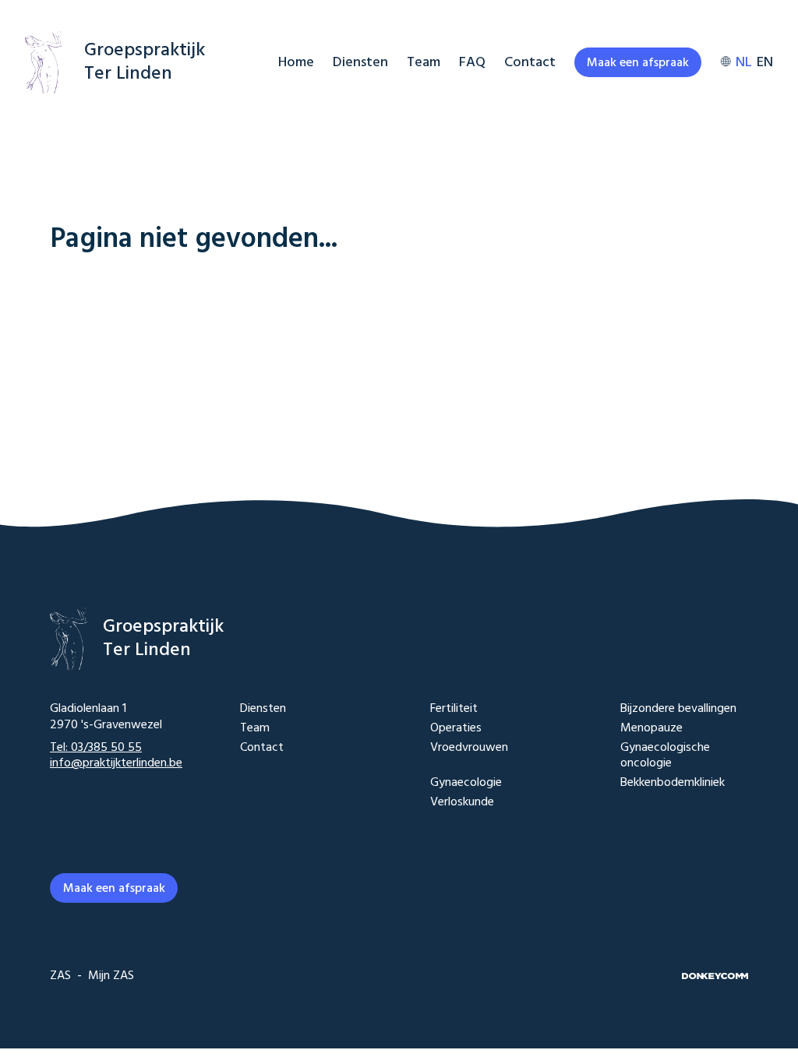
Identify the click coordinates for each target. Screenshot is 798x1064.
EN (765, 62)
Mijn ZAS (111, 976)
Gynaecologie (466, 783)
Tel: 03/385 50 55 (96, 748)
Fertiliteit (454, 709)
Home (296, 62)
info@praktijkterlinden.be (116, 763)
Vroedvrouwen (469, 749)
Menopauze (651, 728)
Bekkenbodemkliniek (672, 783)
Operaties (456, 728)
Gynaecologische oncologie (665, 756)
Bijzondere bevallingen (678, 709)
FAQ (472, 62)
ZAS (60, 976)
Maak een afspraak (638, 63)
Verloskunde (462, 802)
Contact (530, 62)
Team (423, 62)
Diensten (360, 62)
